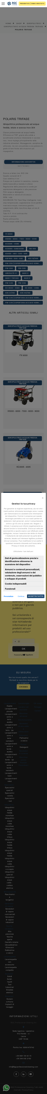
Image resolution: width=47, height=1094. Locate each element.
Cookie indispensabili (15, 583)
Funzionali (10, 588)
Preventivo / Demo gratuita (32, 4)
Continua (21, 596)
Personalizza (8, 596)
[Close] (43, 497)
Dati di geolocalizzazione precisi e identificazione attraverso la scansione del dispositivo (21, 561)
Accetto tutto (35, 596)
